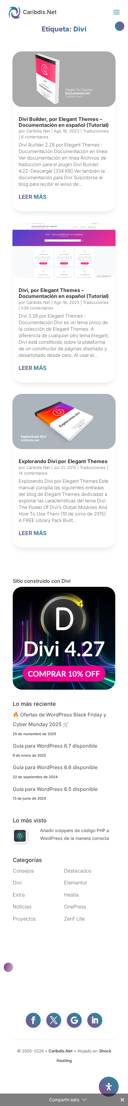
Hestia (71, 895)
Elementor (75, 882)
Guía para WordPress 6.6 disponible (55, 767)
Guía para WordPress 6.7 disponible (55, 746)
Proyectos (24, 919)
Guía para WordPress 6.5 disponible (55, 789)
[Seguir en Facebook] (33, 1020)
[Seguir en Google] (74, 1020)
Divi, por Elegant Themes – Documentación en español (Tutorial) (64, 293)
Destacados (77, 871)
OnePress (75, 906)
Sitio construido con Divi (42, 581)
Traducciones (96, 130)
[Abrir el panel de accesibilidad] (109, 1087)
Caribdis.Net (38, 130)
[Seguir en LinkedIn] (94, 1020)
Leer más (33, 197)
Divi (17, 882)
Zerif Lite (74, 919)
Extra (19, 895)
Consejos (23, 871)
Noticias (22, 906)
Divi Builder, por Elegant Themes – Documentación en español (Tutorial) (64, 122)
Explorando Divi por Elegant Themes (63, 461)
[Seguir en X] (53, 1020)
